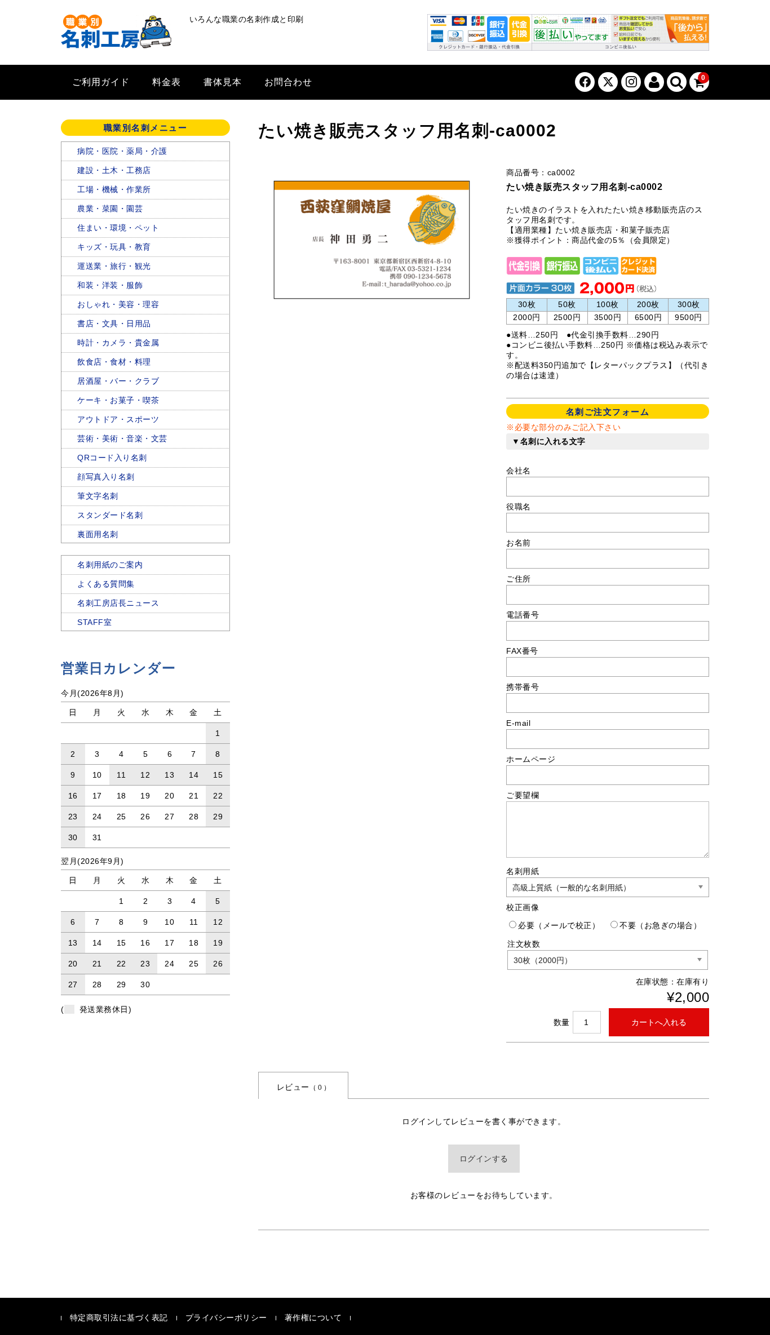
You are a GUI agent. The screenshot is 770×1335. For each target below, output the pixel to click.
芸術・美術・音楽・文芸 (122, 438)
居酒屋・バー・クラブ (118, 380)
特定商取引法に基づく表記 (119, 1317)
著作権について (313, 1317)
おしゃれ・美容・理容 (118, 304)
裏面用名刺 (97, 534)
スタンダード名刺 (110, 515)
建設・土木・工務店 (114, 170)
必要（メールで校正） (559, 925)
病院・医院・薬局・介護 (122, 151)
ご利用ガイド (101, 82)
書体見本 (222, 82)
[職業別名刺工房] (116, 34)
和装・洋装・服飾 (110, 285)
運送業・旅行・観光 (114, 265)
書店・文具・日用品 (114, 323)
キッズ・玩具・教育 (114, 246)
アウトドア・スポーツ (118, 419)
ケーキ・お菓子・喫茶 (118, 400)
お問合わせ (288, 82)
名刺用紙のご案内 (110, 564)
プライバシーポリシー (226, 1317)
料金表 (166, 82)
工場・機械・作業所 (114, 189)
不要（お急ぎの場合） (660, 925)
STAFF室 (94, 622)
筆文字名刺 (97, 495)
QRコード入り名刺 (112, 457)
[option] (371, 240)
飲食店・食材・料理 (114, 361)
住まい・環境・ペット (118, 227)
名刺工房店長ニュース (118, 602)
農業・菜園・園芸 (110, 208)
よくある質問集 (106, 583)
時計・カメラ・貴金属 (118, 342)
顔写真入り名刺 (106, 476)
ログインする (483, 1158)
